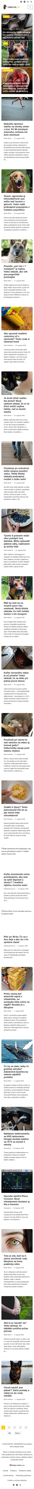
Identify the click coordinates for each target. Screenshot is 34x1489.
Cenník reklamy (8, 1475)
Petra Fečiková (8, 345)
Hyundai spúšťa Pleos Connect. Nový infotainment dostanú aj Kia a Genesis (17, 1200)
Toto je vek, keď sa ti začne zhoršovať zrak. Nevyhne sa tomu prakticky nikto (15, 1260)
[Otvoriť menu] (30, 7)
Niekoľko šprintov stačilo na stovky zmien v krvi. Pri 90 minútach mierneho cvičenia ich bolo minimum (16, 129)
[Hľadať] (31, 2)
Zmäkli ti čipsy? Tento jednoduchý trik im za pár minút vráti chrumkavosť (16, 811)
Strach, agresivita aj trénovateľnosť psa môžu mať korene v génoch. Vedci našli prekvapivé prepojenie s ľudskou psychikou (17, 203)
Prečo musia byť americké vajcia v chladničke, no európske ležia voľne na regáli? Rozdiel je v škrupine (16, 1000)
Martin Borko (7, 138)
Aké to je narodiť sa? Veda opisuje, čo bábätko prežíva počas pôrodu (16, 1327)
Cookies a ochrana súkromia (17, 1480)
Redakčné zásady (25, 1470)
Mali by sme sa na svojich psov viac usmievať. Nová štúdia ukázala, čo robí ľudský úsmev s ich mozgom (16, 608)
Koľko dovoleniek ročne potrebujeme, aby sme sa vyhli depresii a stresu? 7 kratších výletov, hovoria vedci (17, 879)
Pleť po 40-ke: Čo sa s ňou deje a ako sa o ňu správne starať (16, 939)
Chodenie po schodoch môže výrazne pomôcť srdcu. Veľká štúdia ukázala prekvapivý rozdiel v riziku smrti (16, 473)
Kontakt (5, 1470)
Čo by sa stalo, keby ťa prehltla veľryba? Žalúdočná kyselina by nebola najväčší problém (16, 1071)
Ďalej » (17, 1433)
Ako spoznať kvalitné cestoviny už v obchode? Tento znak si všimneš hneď (17, 337)
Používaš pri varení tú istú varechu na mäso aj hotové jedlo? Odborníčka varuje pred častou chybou (16, 745)
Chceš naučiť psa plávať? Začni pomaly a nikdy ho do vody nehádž (16, 1391)
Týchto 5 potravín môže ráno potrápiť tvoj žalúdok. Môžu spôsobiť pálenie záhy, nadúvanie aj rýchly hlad (17, 541)
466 (9, 1433)
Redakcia (13, 1470)
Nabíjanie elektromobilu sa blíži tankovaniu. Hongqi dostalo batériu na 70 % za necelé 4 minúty (16, 1139)
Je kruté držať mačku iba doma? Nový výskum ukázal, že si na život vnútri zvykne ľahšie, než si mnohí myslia (16, 405)
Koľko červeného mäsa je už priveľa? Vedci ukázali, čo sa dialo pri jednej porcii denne (16, 676)
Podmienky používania (23, 1475)
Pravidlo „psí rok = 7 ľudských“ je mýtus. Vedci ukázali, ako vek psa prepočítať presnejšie (15, 271)
